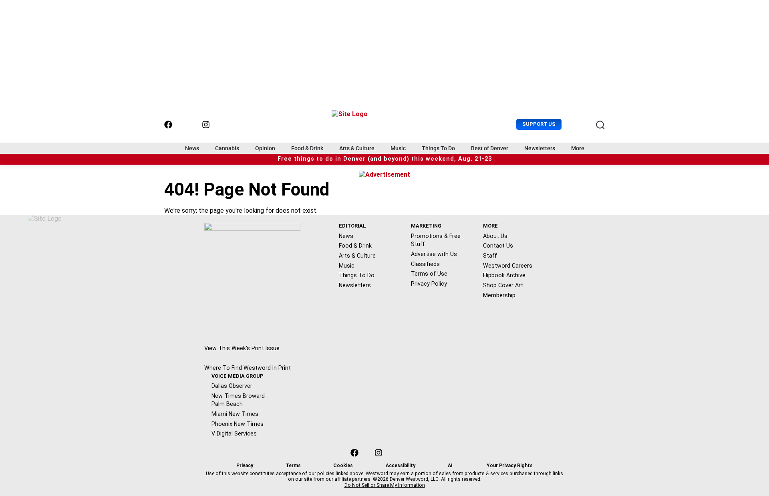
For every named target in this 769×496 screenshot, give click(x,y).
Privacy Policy (429, 283)
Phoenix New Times (237, 424)
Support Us (539, 124)
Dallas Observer (231, 386)
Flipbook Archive (504, 275)
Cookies (343, 465)
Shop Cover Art (503, 285)
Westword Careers (507, 265)
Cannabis (227, 148)
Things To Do (438, 148)
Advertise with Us (434, 254)
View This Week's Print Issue (242, 348)
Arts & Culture (356, 148)
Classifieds (425, 264)
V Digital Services (234, 433)
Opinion (265, 148)
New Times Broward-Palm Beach (239, 400)
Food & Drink (307, 148)
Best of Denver (489, 148)
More (577, 148)
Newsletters (539, 148)
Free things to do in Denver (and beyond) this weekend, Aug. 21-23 (385, 158)
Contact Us (498, 245)
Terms (293, 465)
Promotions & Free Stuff (436, 240)
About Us (495, 236)
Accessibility (400, 465)
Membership (499, 295)
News (192, 148)
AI (450, 465)
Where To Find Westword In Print (247, 368)
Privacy (244, 465)
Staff (490, 255)
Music (398, 148)
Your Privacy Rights (510, 465)
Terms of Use (429, 273)
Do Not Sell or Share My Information (384, 485)
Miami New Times (234, 414)
